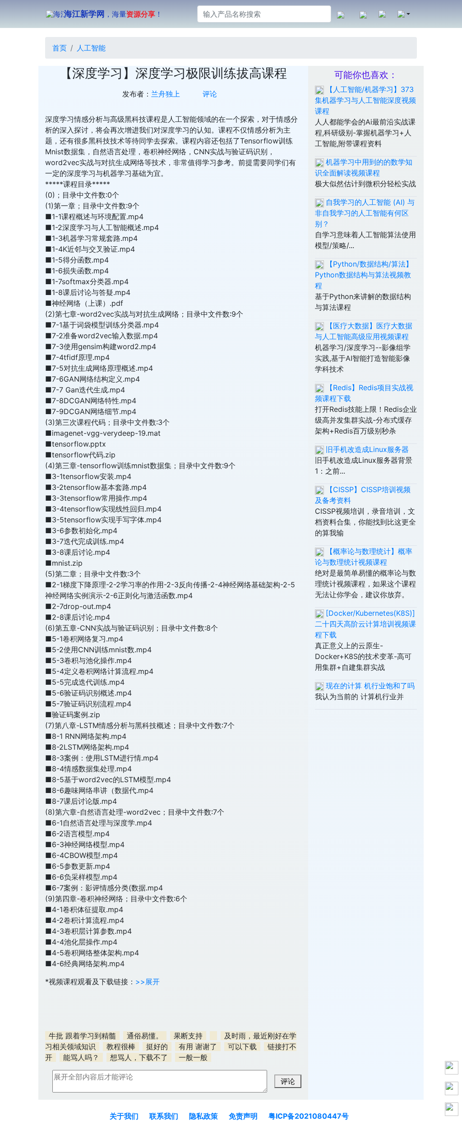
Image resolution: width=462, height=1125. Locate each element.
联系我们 (163, 1115)
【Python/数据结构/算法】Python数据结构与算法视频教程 (364, 274)
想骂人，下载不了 (139, 1057)
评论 (210, 93)
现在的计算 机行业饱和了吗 (370, 685)
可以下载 (242, 1046)
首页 (59, 47)
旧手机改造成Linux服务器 (367, 449)
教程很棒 (120, 1046)
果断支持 (188, 1035)
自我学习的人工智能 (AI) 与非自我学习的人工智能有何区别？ (365, 213)
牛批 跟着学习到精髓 (82, 1035)
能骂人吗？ (81, 1057)
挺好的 (157, 1046)
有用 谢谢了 (198, 1046)
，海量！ (113, 13)
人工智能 (91, 47)
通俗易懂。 (145, 1035)
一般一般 (193, 1057)
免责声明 (243, 1115)
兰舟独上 (165, 93)
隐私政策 (203, 1115)
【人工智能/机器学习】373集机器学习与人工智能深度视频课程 (365, 100)
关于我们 (124, 1115)
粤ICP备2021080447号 (308, 1115)
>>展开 (147, 981)
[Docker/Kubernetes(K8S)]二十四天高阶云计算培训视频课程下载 (365, 624)
